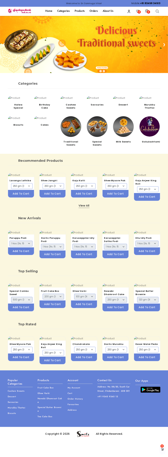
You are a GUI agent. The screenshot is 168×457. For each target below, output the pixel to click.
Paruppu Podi (18, 238)
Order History (75, 398)
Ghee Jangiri (49, 180)
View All (84, 205)
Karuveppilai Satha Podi (112, 239)
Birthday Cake (44, 106)
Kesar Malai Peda (147, 344)
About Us (108, 11)
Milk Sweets (123, 141)
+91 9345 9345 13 (107, 396)
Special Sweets (97, 143)
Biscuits (18, 124)
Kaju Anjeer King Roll (146, 182)
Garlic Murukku (114, 344)
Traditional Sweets (70, 143)
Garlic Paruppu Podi (50, 239)
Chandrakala (81, 344)
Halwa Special (18, 106)
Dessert (123, 104)
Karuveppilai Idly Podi (83, 239)
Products (80, 11)
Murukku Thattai (149, 106)
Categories (63, 11)
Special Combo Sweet (19, 292)
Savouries (97, 104)
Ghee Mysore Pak (115, 180)
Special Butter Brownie (145, 292)
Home (48, 11)
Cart (70, 393)
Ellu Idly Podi (144, 238)
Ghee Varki (79, 291)
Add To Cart (21, 193)
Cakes (45, 124)
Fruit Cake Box (50, 291)
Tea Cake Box (45, 416)
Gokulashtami (150, 141)
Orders (94, 11)
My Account (74, 387)
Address (72, 409)
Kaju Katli (79, 180)
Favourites (73, 404)
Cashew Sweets (71, 106)
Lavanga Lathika (20, 180)
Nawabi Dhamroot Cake (114, 292)
